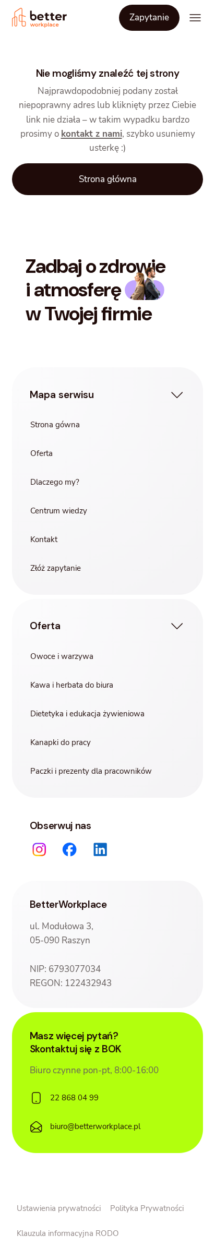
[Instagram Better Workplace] (39, 849)
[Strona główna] (39, 18)
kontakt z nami (91, 134)
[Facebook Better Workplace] (69, 849)
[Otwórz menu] (195, 18)
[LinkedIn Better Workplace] (100, 849)
